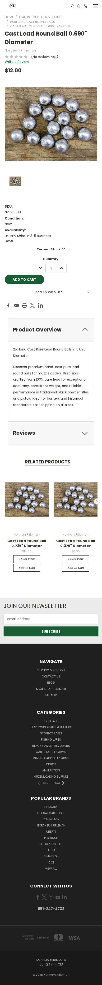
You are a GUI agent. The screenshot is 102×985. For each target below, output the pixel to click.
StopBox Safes (51, 733)
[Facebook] (8, 305)
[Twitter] (32, 305)
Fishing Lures (51, 740)
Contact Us (51, 676)
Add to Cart (27, 568)
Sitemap (51, 695)
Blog (51, 683)
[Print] (24, 305)
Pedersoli (51, 838)
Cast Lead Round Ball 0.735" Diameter (26, 543)
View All (51, 869)
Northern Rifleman (51, 825)
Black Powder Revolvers (51, 746)
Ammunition (51, 770)
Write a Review (17, 61)
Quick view (26, 559)
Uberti (51, 832)
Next (97, 502)
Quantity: (51, 259)
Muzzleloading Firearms (51, 758)
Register (59, 689)
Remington (51, 819)
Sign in (41, 689)
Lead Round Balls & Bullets (51, 727)
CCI (51, 862)
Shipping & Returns (51, 670)
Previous (5, 502)
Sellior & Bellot (51, 844)
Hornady (51, 807)
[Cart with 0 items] (85, 6)
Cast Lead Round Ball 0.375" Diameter (75, 543)
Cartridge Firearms (51, 752)
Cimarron (51, 856)
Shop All (51, 721)
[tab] (51, 329)
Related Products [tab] (47, 462)
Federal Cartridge (51, 813)
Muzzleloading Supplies (51, 777)
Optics (51, 764)
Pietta (51, 850)
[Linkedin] (40, 305)
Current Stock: (51, 249)
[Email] (16, 305)
